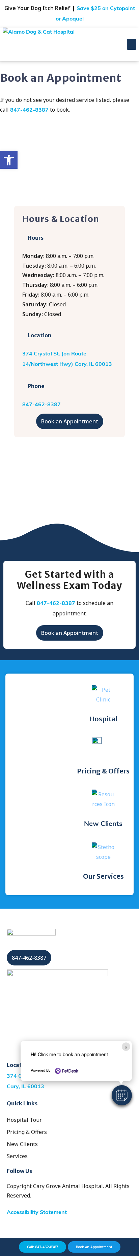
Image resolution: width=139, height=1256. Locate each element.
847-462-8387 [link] (29, 110)
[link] (9, 160)
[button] (122, 1095)
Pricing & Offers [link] (27, 1132)
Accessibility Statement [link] (37, 1212)
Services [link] (17, 1156)
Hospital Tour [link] (24, 1120)
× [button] (126, 1047)
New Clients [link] (103, 824)
